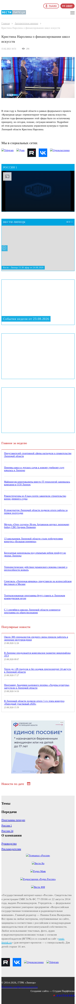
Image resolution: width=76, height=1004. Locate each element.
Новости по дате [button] (13, 784)
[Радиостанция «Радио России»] (38, 879)
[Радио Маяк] (38, 871)
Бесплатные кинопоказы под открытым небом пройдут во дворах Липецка (35, 554)
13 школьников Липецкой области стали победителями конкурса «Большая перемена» (33, 540)
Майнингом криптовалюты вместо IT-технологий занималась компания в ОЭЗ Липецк (37, 483)
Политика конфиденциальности (19, 986)
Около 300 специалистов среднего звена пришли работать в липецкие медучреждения (36, 638)
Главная (5, 23)
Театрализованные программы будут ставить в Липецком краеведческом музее (34, 597)
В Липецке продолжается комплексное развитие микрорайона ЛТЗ (37, 654)
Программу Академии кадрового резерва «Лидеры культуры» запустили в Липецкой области (36, 686)
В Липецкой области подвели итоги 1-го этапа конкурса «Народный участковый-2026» (34, 702)
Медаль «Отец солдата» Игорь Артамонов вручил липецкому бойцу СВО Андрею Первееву (36, 526)
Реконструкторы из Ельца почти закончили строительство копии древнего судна (35, 497)
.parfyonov (64, 995)
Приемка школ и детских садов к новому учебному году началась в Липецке (34, 469)
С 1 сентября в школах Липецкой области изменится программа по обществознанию (32, 611)
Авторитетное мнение (26, 23)
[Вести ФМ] (38, 887)
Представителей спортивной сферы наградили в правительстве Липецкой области (37, 454)
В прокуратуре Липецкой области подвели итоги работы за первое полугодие (36, 511)
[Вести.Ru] (38, 863)
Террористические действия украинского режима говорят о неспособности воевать (35, 568)
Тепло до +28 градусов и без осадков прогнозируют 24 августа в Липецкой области (37, 670)
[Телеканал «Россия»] (38, 855)
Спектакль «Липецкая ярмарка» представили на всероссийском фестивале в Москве (38, 582)
